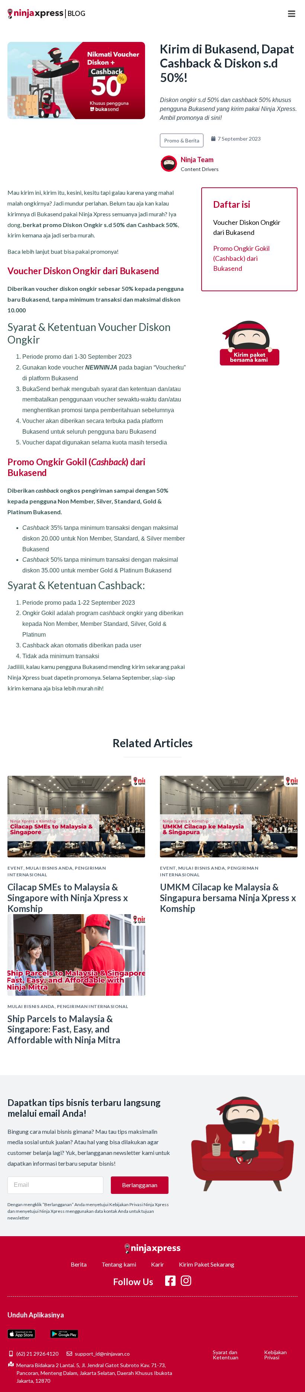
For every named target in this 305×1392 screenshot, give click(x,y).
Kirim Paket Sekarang (206, 1264)
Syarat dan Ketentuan (225, 1354)
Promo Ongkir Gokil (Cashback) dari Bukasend (241, 258)
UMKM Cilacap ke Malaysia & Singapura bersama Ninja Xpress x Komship (228, 898)
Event (15, 868)
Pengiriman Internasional (92, 1006)
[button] (291, 13)
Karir (157, 1264)
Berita (79, 1264)
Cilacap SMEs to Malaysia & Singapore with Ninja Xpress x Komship (67, 898)
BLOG (76, 13)
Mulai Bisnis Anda (49, 868)
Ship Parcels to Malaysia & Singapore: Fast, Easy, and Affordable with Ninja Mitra (63, 1029)
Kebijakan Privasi (275, 1354)
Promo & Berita (181, 140)
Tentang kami (119, 1264)
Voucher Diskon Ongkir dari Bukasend (246, 227)
